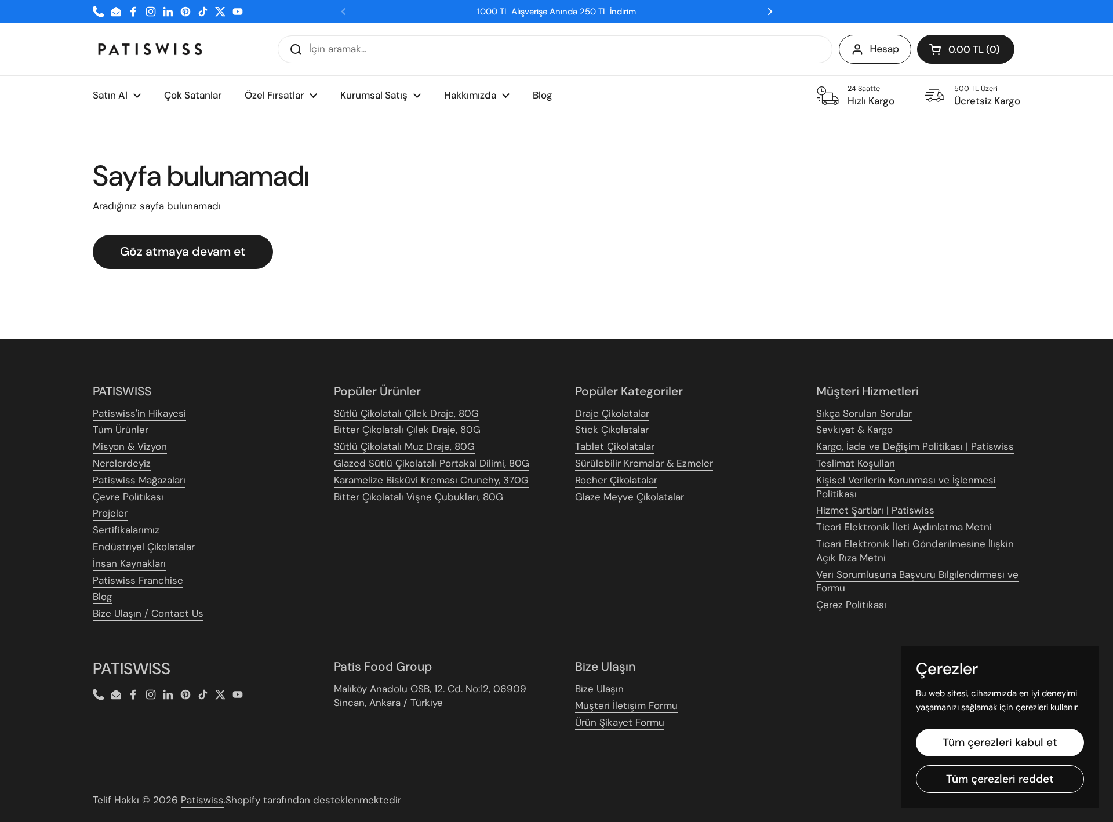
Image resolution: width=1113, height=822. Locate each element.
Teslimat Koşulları (855, 463)
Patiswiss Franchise (138, 580)
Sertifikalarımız (126, 529)
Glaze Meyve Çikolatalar (629, 496)
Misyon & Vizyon (130, 446)
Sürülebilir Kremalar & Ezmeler (644, 463)
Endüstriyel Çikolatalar (144, 546)
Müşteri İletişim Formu (626, 705)
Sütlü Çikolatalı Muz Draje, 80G (404, 446)
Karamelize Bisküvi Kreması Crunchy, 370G (431, 480)
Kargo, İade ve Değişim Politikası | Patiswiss (915, 446)
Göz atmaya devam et (183, 251)
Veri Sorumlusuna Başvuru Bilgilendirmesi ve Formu (917, 581)
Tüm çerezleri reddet (1000, 779)
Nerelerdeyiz (122, 463)
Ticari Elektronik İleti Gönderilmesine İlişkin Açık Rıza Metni (915, 550)
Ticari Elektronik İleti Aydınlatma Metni (904, 527)
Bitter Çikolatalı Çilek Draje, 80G (407, 429)
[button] (965, 49)
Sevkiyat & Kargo (854, 429)
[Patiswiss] (150, 49)
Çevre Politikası (128, 496)
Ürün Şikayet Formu (619, 722)
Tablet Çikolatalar (614, 446)
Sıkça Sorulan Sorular (864, 413)
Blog (102, 596)
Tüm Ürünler (120, 429)
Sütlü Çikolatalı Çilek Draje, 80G (406, 413)
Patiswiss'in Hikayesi (139, 413)
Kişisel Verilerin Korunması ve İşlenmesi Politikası (906, 487)
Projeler (110, 513)
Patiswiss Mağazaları (139, 480)
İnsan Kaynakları (129, 563)
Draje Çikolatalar (612, 413)
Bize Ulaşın (599, 688)
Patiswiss (202, 800)
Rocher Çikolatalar (616, 480)
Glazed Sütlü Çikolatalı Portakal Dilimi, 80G (431, 463)
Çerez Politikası (851, 604)
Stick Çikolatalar (612, 429)
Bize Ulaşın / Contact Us (148, 613)
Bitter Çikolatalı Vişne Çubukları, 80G (418, 496)
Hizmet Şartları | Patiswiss (875, 510)
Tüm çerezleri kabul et (1000, 742)
